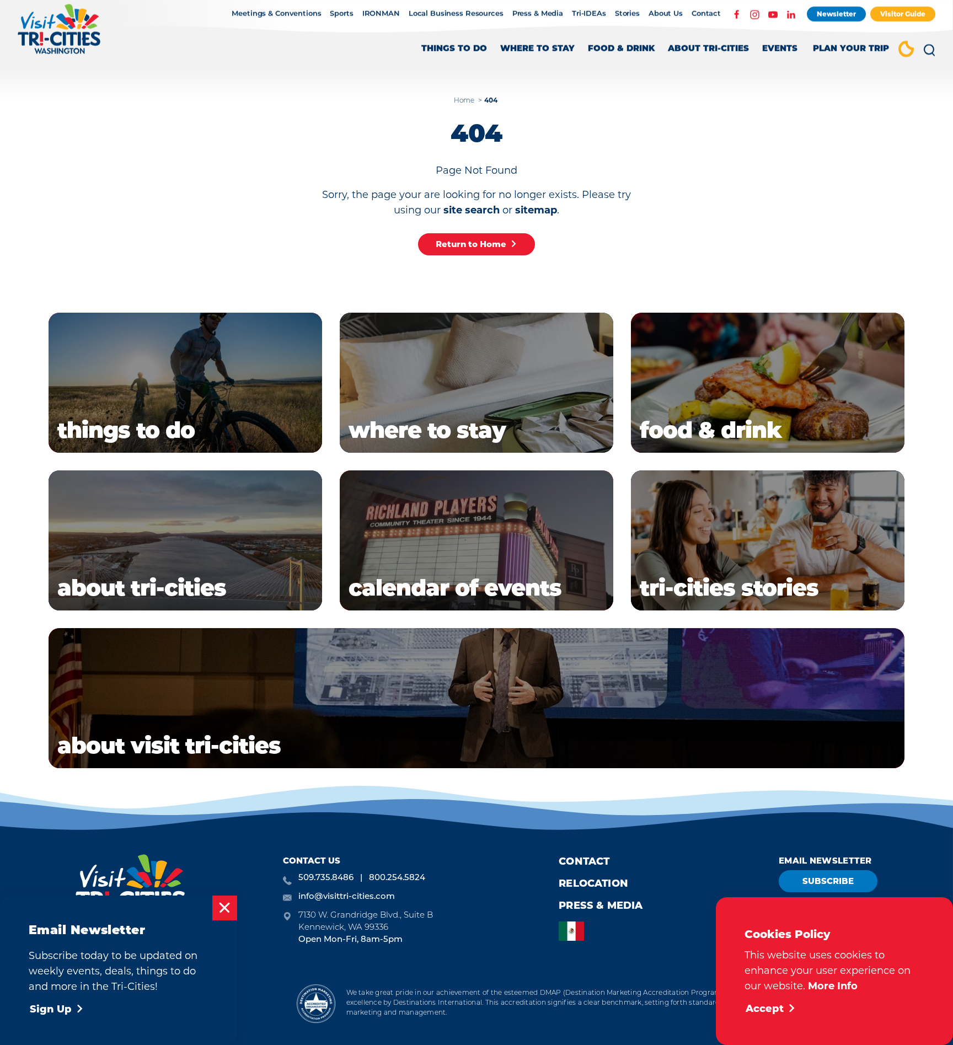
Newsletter (836, 14)
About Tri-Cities (708, 49)
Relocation (593, 883)
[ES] (574, 931)
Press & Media (537, 14)
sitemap (536, 210)
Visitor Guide (902, 14)
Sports (341, 14)
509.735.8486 (326, 878)
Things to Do (454, 49)
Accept (765, 1009)
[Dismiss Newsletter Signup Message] (224, 908)
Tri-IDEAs (589, 14)
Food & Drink (621, 49)
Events (779, 49)
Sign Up (51, 1009)
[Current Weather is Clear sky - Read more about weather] (906, 50)
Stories (627, 14)
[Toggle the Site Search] (929, 54)
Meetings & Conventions (276, 14)
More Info (833, 986)
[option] (574, 931)
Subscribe (828, 881)
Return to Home (471, 244)
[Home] (59, 34)
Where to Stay (537, 49)
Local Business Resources (456, 14)
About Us (666, 14)
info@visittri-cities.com (346, 897)
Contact (706, 14)
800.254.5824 (397, 878)
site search (471, 210)
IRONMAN (381, 14)
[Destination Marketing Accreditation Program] (315, 1003)
